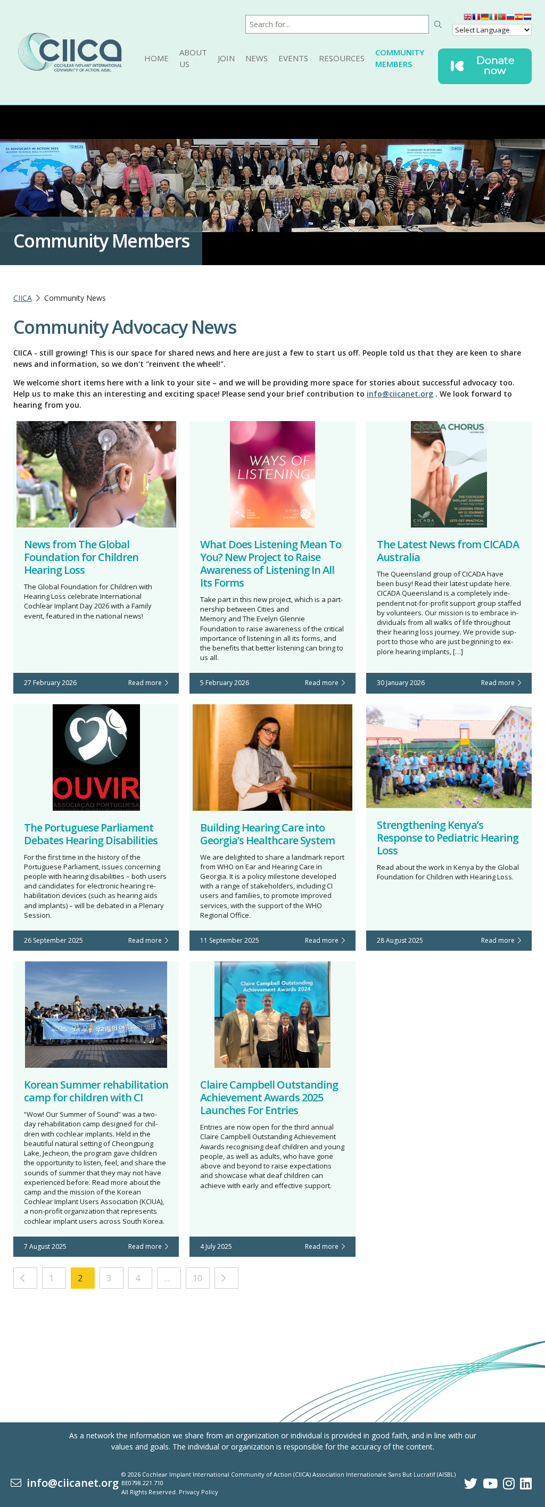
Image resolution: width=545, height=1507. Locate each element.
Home (156, 58)
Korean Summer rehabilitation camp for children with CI (96, 1091)
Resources (342, 58)
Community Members (399, 58)
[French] (476, 19)
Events (293, 58)
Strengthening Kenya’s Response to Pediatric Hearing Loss (447, 838)
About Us (193, 58)
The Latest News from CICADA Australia (448, 550)
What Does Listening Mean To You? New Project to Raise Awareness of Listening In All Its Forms (270, 563)
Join (226, 58)
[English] (468, 19)
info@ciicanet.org (400, 394)
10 (197, 1278)
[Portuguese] (502, 19)
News (256, 58)
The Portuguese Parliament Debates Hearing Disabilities (91, 833)
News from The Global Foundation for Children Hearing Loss (81, 557)
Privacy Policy (198, 1492)
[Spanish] (519, 19)
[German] (485, 19)
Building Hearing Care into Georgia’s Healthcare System (267, 833)
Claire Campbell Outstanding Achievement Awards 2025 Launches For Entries (269, 1097)
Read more (146, 682)
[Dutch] (527, 19)
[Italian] (493, 19)
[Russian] (510, 19)
